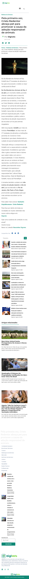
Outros (3, 459)
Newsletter (4, 464)
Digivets (4, 216)
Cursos (3, 450)
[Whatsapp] (5, 569)
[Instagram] (8, 569)
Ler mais (4, 353)
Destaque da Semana (8, 453)
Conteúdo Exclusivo (7, 446)
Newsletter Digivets (19, 227)
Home (3, 47)
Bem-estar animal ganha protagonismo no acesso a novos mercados (17, 275)
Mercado (4, 455)
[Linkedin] (2, 569)
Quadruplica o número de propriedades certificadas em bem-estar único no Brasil (18, 285)
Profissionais (5, 468)
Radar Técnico (6, 466)
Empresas (4, 470)
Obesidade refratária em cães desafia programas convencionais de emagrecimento (11, 525)
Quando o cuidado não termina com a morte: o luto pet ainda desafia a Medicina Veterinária (18, 244)
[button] (19, 8)
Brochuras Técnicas (7, 448)
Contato (4, 461)
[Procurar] (25, 238)
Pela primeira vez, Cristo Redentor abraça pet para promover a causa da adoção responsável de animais (13, 25)
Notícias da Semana (12, 47)
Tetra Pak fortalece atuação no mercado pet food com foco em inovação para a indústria (18, 254)
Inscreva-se (5, 537)
